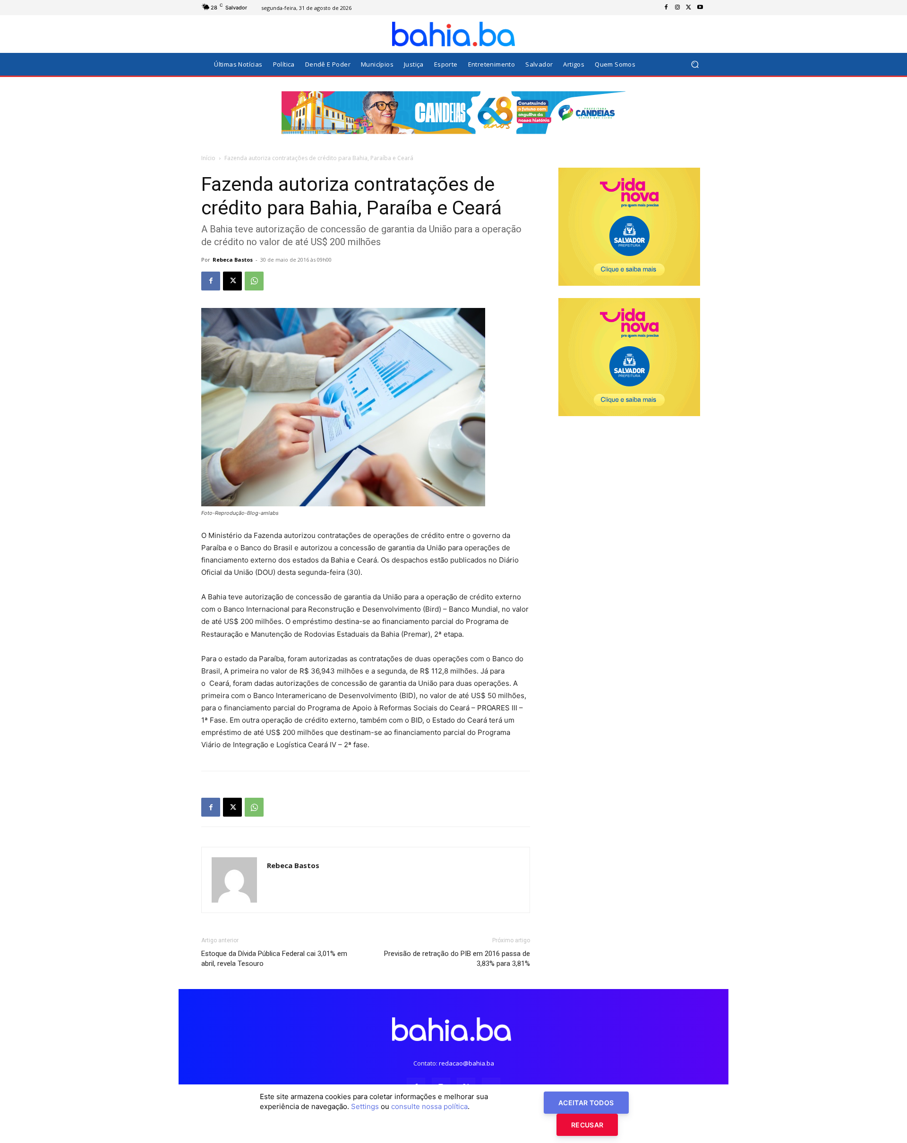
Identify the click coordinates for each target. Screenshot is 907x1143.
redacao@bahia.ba (466, 1063)
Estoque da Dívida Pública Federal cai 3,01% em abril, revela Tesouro (274, 958)
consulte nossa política (429, 1106)
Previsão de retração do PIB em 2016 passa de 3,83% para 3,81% (457, 958)
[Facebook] (666, 7)
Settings (365, 1106)
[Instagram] (677, 7)
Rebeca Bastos (233, 259)
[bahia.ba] (453, 34)
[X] (688, 7)
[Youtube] (700, 7)
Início (208, 158)
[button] (695, 64)
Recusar (587, 1125)
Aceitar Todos (586, 1103)
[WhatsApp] (254, 281)
